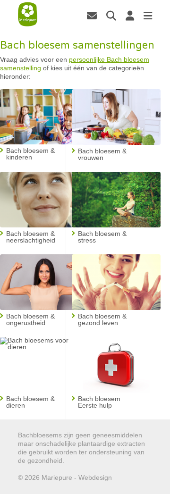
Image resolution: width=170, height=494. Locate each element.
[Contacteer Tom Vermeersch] (92, 15)
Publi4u (125, 477)
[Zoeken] (111, 15)
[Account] (130, 15)
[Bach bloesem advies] (27, 14)
